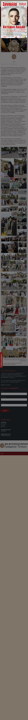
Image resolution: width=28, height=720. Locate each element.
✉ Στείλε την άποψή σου (1, 360)
